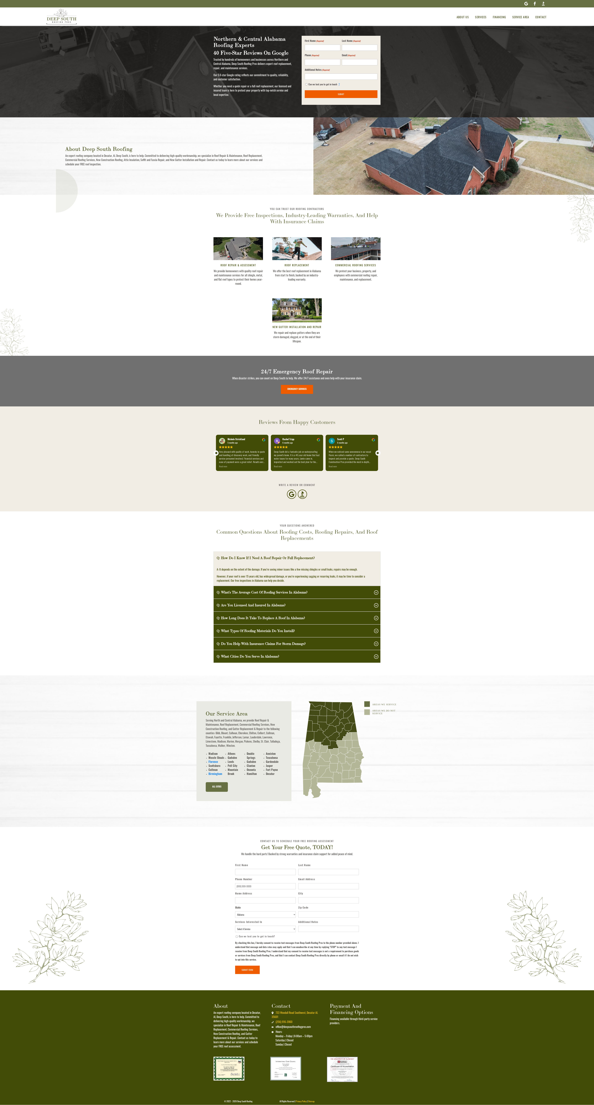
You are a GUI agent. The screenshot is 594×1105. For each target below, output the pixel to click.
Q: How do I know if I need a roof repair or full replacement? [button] (266, 558)
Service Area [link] (520, 17)
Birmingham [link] (215, 774)
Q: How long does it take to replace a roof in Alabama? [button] (261, 618)
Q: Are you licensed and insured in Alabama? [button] (251, 605)
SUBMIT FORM (247, 969)
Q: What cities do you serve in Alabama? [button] (248, 656)
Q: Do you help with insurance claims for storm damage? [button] (261, 643)
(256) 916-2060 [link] (284, 1022)
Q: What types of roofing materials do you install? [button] (256, 631)
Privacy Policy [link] (301, 1101)
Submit (341, 94)
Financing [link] (499, 17)
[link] (62, 17)
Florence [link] (213, 762)
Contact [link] (540, 17)
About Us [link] (463, 17)
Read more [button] (250, 466)
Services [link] (481, 17)
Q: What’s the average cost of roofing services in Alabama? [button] (262, 592)
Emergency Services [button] (297, 389)
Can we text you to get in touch (324, 84)
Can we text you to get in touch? (257, 937)
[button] (526, 3)
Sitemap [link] (311, 1101)
